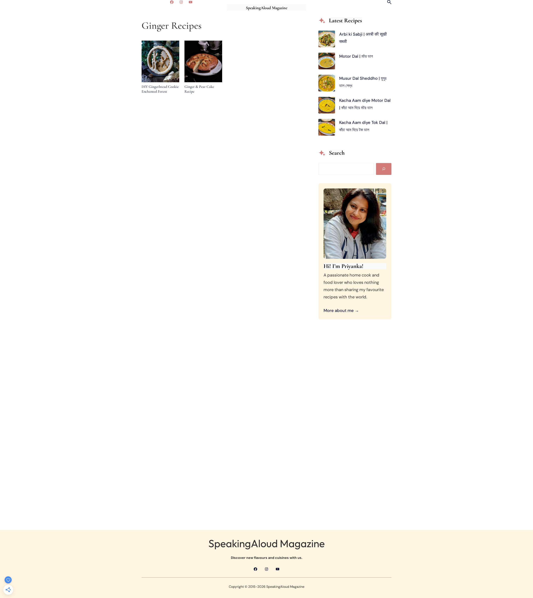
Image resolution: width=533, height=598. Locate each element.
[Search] (383, 169)
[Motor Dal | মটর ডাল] (326, 62)
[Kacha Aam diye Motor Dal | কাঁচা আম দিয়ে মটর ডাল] (326, 106)
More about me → (341, 310)
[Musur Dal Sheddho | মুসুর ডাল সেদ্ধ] (326, 84)
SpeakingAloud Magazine (266, 7)
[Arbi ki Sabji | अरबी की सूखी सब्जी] (326, 40)
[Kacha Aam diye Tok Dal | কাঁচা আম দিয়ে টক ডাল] (326, 128)
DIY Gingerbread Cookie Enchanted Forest (160, 89)
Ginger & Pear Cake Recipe (199, 89)
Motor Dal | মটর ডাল (356, 56)
